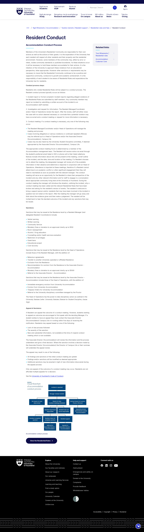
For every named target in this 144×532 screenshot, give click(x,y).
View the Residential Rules (40, 441)
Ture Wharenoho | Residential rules (102, 54)
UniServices (49, 504)
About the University (52, 464)
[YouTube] (116, 465)
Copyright (107, 512)
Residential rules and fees (100, 28)
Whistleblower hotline (81, 490)
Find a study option (52, 488)
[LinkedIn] (106, 465)
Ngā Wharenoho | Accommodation (45, 28)
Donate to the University (82, 478)
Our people (49, 492)
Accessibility (97, 512)
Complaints (77, 482)
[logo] (25, 11)
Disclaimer (123, 512)
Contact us (77, 464)
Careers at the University (54, 500)
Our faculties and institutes (55, 468)
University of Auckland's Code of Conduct (47, 376)
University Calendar (52, 496)
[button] (125, 7)
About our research (52, 472)
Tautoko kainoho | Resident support (74, 28)
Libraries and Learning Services (56, 480)
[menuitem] (43, 7)
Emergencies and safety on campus (83, 473)
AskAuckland (77, 468)
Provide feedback (79, 486)
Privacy (115, 512)
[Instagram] (111, 465)
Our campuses (50, 476)
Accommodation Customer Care (102, 60)
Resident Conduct (118, 28)
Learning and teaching (53, 484)
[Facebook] (102, 465)
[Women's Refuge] (76, 501)
